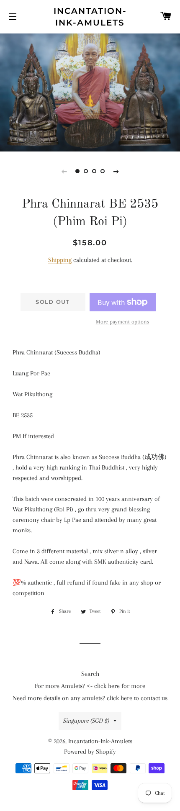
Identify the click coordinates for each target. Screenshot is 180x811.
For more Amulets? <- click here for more (90, 686)
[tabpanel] (90, 91)
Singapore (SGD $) (86, 720)
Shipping (60, 260)
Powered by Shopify (90, 751)
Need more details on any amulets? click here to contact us (90, 698)
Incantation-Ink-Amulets (90, 17)
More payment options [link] (122, 321)
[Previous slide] (64, 171)
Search (90, 674)
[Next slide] (116, 171)
